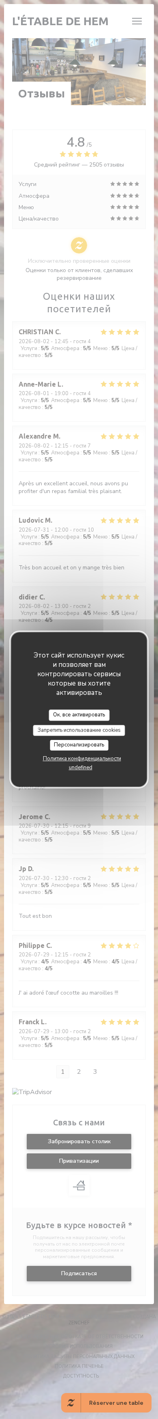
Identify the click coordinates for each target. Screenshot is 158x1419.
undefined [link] (80, 767)
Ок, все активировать (79, 714)
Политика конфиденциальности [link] (82, 758)
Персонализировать (79, 744)
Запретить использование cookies (79, 730)
